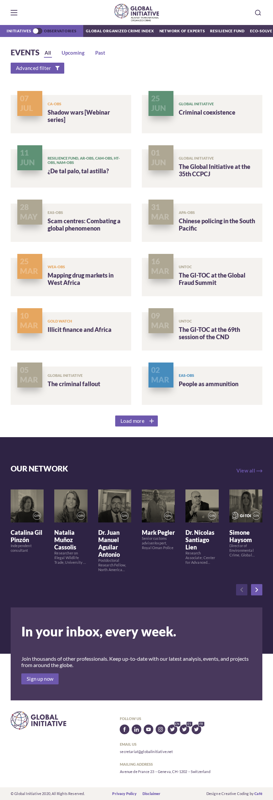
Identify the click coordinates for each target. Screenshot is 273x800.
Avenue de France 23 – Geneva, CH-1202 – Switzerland (165, 771)
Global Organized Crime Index (120, 31)
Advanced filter (33, 68)
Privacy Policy (124, 793)
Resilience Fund (227, 31)
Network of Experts (182, 31)
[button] (14, 12)
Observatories (60, 31)
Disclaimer (151, 793)
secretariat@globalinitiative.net (146, 751)
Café (258, 793)
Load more (132, 421)
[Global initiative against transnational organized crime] (136, 12)
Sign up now (40, 679)
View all (245, 470)
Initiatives (19, 31)
